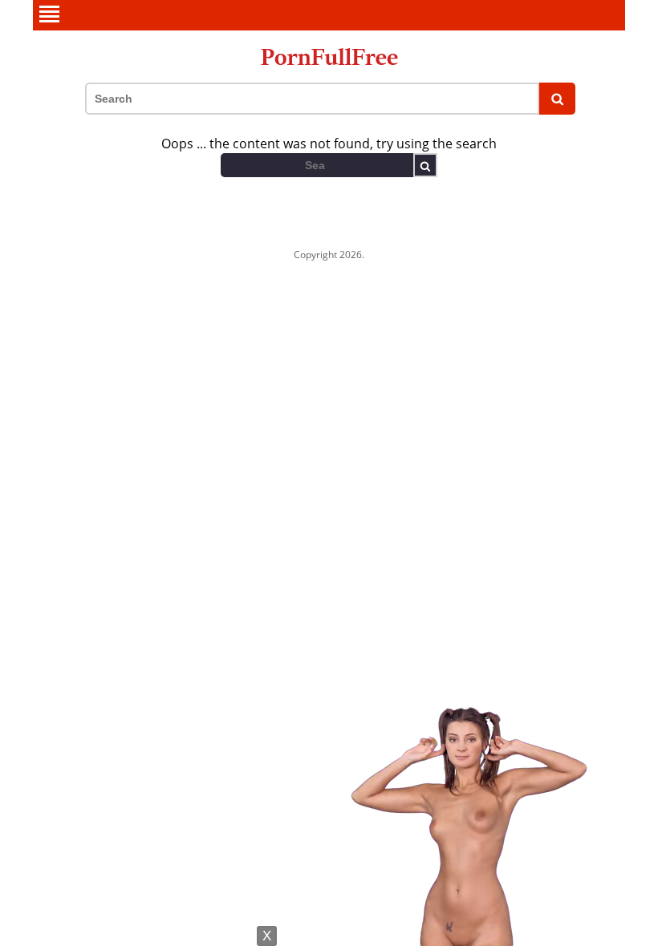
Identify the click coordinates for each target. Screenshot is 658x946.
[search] (557, 99)
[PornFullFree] (329, 56)
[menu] (329, 15)
